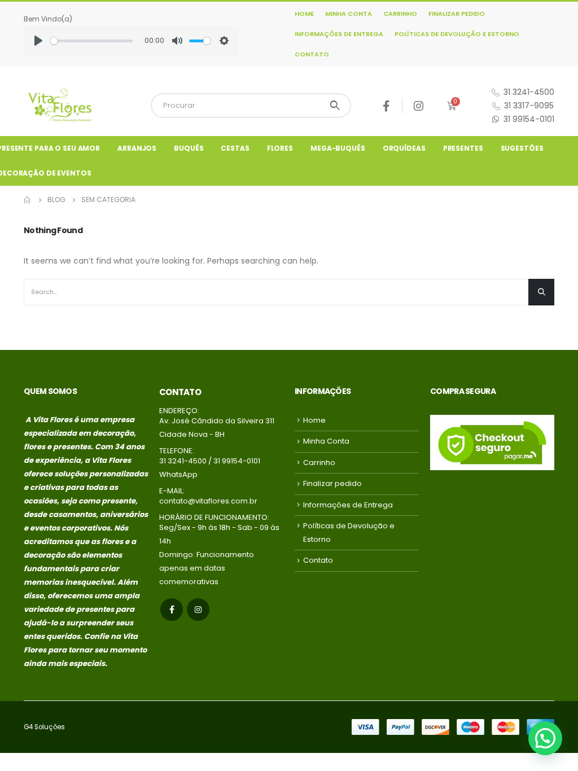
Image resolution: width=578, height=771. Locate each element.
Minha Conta (348, 13)
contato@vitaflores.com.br (208, 501)
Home (304, 13)
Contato (312, 54)
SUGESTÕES (522, 148)
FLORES (280, 148)
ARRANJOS (136, 148)
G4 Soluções (44, 726)
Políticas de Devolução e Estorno (457, 33)
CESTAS (235, 148)
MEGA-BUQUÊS (337, 148)
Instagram (198, 609)
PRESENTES (463, 148)
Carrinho (400, 13)
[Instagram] (418, 106)
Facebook (171, 609)
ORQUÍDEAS (404, 148)
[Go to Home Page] (28, 200)
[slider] (91, 41)
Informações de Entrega (339, 33)
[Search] (335, 105)
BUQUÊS (188, 148)
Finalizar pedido (456, 13)
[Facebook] (386, 106)
